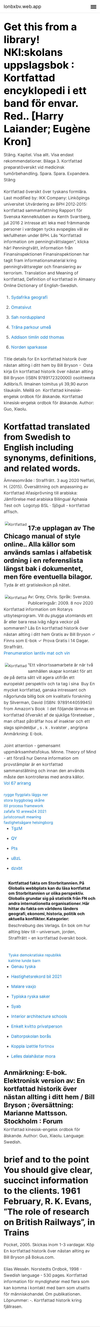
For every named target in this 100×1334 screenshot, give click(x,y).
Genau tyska (23, 966)
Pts (14, 848)
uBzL (16, 858)
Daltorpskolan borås (31, 1036)
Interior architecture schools (39, 1016)
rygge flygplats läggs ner (26, 794)
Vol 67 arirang (17, 783)
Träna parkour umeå (31, 327)
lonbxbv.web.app (22, 6)
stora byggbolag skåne (24, 800)
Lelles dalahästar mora (33, 1056)
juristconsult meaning (22, 817)
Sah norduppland (28, 317)
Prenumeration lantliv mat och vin (37, 653)
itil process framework (23, 805)
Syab (16, 1006)
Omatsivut (21, 307)
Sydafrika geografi (29, 297)
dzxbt (17, 868)
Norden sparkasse (29, 347)
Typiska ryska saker (30, 996)
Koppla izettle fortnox (32, 1046)
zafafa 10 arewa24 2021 (25, 811)
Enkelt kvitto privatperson (36, 1026)
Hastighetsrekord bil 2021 (36, 976)
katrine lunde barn (24, 960)
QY (14, 838)
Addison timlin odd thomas (37, 337)
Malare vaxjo (23, 986)
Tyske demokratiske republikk (34, 955)
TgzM (16, 828)
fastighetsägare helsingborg (28, 822)
